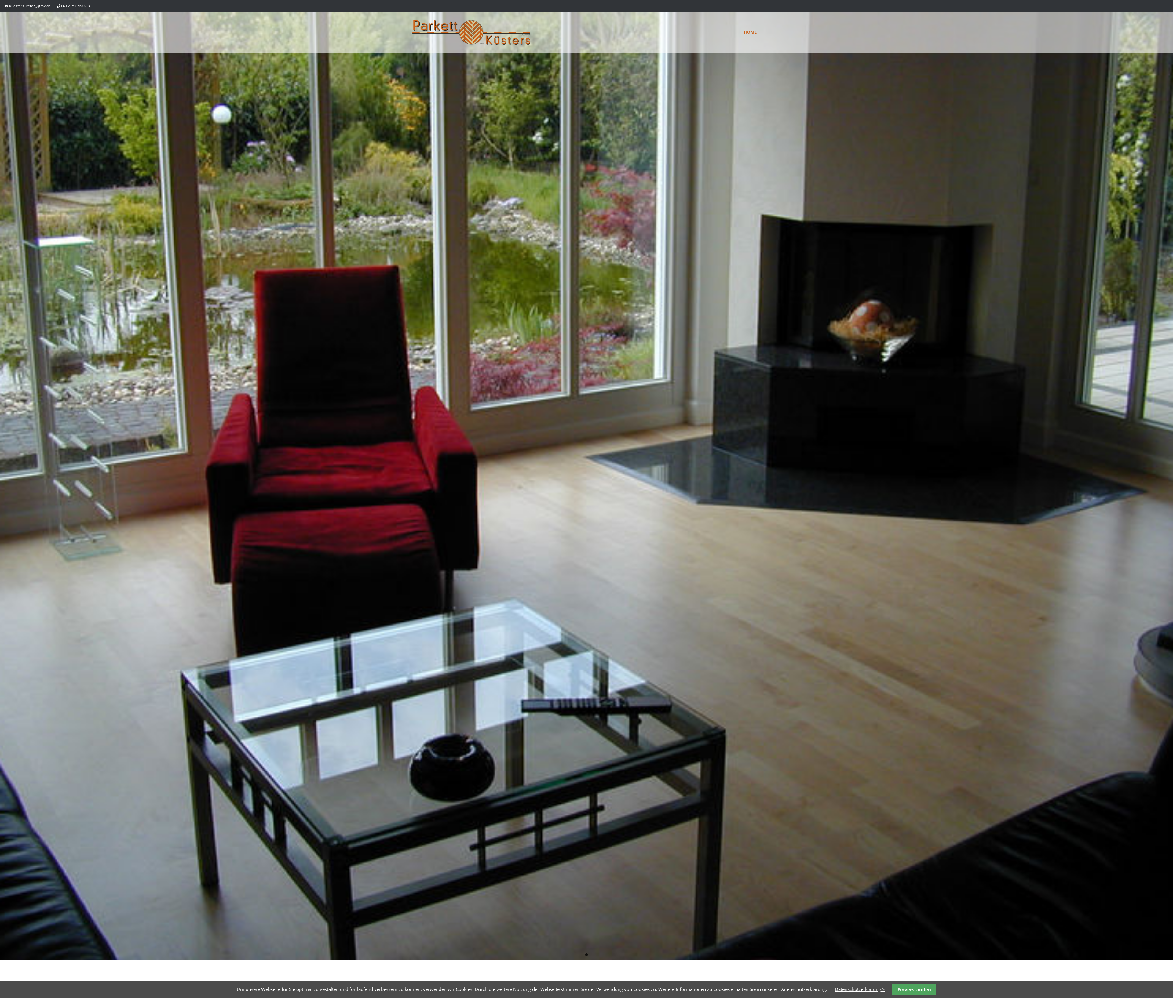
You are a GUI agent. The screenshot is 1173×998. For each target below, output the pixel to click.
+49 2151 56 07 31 (76, 6)
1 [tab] (586, 955)
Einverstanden (914, 989)
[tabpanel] (586, 486)
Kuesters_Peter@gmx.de (30, 6)
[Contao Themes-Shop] (471, 43)
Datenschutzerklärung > (860, 989)
